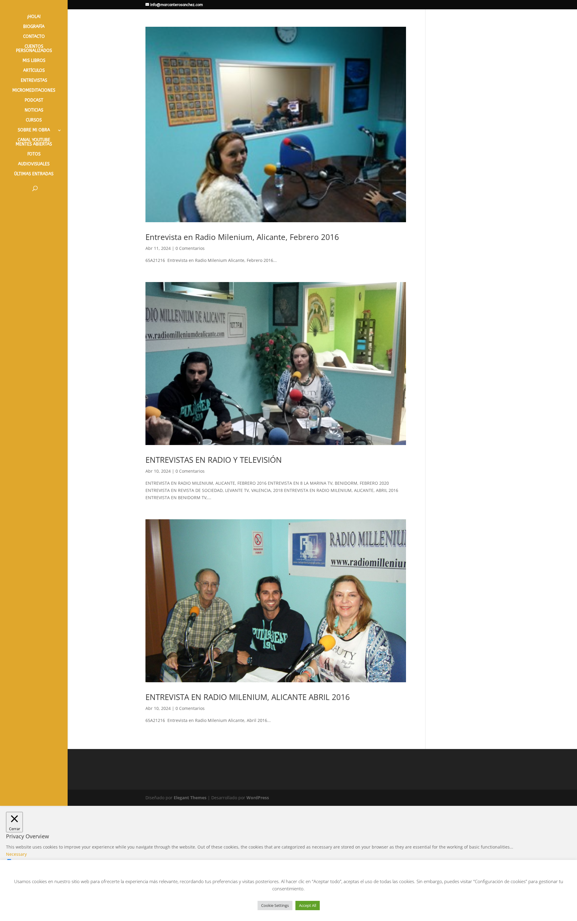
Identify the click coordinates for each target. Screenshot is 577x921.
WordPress (257, 797)
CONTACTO (34, 37)
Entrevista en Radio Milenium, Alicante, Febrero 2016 (242, 237)
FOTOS (34, 154)
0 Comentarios (190, 248)
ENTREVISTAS (34, 80)
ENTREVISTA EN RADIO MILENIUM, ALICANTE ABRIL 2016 (247, 697)
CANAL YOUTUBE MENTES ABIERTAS (34, 142)
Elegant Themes (190, 797)
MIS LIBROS (34, 61)
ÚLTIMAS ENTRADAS (33, 174)
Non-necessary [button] (21, 883)
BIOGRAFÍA (33, 27)
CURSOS (34, 120)
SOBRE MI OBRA (34, 130)
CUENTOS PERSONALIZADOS (34, 49)
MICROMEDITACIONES (33, 90)
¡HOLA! (34, 17)
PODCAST (34, 100)
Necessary (23, 861)
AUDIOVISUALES (34, 164)
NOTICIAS (34, 110)
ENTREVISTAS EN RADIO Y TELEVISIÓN (213, 459)
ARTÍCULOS (34, 71)
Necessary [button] (16, 854)
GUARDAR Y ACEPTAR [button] (27, 911)
